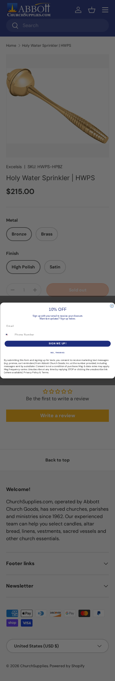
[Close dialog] (112, 306)
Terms (45, 372)
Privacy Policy (31, 372)
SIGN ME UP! (57, 343)
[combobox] (8, 335)
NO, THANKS (58, 352)
